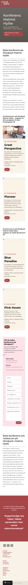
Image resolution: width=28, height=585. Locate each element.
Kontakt (5, 551)
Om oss (5, 555)
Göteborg (5, 567)
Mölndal (5, 569)
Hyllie (4, 575)
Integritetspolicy (7, 552)
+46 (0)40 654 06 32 (11, 362)
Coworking (6, 563)
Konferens (5, 562)
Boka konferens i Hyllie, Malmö (12, 33)
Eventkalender (7, 556)
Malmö (5, 573)
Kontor (5, 560)
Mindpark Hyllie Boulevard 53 (14, 367)
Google (14, 510)
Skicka (18, 422)
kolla (12, 482)
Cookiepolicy (6, 553)
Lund (4, 572)
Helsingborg (6, 570)
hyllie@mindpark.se (11, 360)
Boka (7, 169)
